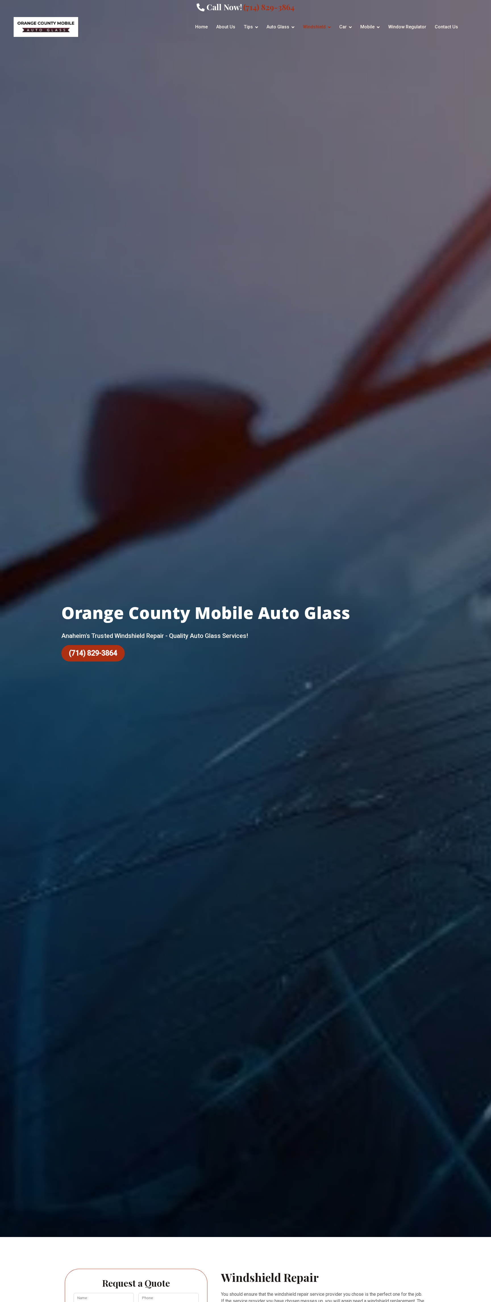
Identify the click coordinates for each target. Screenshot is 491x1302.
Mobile (367, 27)
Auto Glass (278, 27)
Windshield (314, 27)
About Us (225, 27)
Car (343, 27)
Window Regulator (407, 27)
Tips (248, 27)
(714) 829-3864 (93, 653)
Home (201, 27)
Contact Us (446, 27)
